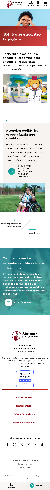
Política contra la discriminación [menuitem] (25, 460)
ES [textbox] (38, 6)
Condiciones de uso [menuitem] (25, 464)
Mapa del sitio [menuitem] (25, 467)
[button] (38, 4)
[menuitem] (25, 397)
